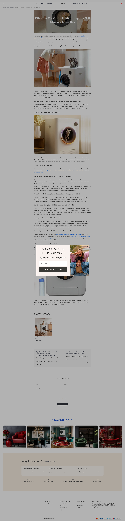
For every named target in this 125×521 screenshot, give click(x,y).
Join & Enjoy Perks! (53, 270)
